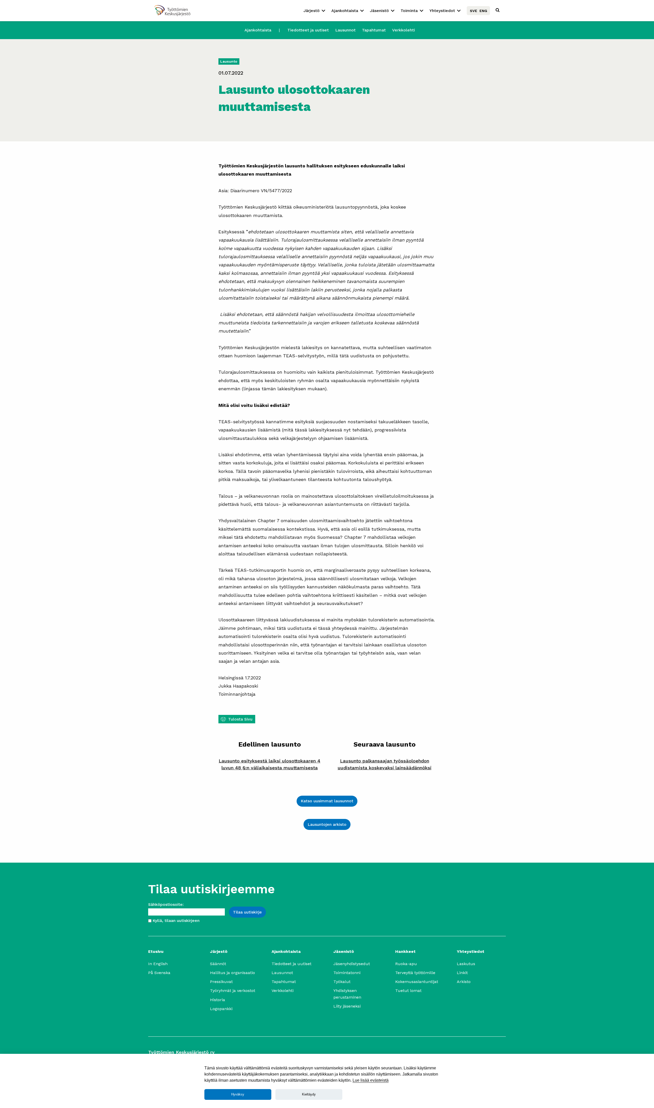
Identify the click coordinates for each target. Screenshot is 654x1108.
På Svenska (159, 972)
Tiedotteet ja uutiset (308, 30)
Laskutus (466, 963)
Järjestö (311, 10)
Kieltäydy (309, 1094)
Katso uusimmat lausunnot (327, 800)
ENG (483, 11)
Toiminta (409, 10)
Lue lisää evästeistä (371, 1080)
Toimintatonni (346, 972)
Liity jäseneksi (347, 1006)
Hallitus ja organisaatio (232, 972)
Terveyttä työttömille (415, 972)
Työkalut (342, 981)
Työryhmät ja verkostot (232, 990)
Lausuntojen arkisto (327, 824)
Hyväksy (237, 1094)
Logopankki (221, 1008)
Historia (217, 999)
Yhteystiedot (442, 10)
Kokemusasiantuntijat (416, 981)
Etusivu (156, 951)
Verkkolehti (403, 30)
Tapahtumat (374, 30)
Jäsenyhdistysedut (351, 963)
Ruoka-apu (406, 963)
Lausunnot (345, 30)
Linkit (462, 972)
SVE (473, 11)
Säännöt (218, 963)
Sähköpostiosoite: (166, 904)
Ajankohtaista (344, 10)
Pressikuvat (221, 981)
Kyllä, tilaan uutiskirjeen (176, 920)
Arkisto (464, 981)
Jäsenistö (379, 10)
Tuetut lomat (408, 990)
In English (158, 963)
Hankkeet (405, 951)
